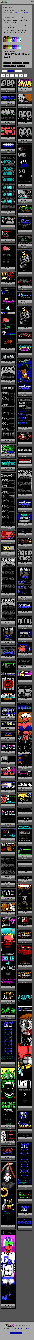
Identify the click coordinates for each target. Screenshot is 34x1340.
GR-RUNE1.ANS (24, 301)
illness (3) (21, 65)
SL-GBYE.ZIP (8, 884)
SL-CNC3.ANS (8, 1016)
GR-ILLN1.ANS (24, 287)
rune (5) (26, 62)
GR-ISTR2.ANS (24, 523)
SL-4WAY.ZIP (24, 871)
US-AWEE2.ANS (24, 89)
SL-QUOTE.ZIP (24, 879)
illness (26, 12)
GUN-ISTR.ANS (8, 226)
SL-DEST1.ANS (24, 788)
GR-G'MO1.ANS (24, 339)
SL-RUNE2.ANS (8, 738)
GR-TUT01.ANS (24, 427)
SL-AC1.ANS (25, 856)
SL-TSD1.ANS (8, 717)
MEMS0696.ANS (8, 440)
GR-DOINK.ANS (8, 468)
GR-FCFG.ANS (24, 681)
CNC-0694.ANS (24, 1185)
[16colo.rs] (4, 2)
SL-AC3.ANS (8, 853)
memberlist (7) (17, 62)
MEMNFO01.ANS (8, 622)
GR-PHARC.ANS (8, 455)
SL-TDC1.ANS (8, 838)
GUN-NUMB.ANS (24, 200)
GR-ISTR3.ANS (24, 653)
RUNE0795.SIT (8, 824)
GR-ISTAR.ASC (24, 533)
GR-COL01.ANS (8, 348)
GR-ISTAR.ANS (24, 327)
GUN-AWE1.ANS (24, 185)
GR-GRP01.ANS (8, 703)
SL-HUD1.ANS (24, 777)
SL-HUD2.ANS (8, 777)
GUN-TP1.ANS (8, 240)
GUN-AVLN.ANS (8, 122)
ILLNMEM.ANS (24, 911)
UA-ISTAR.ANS (24, 393)
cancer (17, 12)
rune (12, 12)
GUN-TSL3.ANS (8, 103)
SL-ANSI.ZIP (24, 864)
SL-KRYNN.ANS (8, 1142)
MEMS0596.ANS (8, 526)
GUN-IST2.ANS (24, 231)
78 (4, 46)
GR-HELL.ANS (24, 544)
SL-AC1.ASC (25, 812)
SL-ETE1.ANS (24, 1200)
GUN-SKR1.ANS (24, 105)
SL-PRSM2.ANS (24, 1130)
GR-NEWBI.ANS (24, 465)
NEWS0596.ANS (24, 494)
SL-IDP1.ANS (8, 1001)
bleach (5, 14)
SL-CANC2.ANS (24, 1213)
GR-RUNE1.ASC (24, 626)
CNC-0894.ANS (8, 1063)
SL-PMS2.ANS (8, 898)
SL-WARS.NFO (8, 876)
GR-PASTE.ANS (24, 454)
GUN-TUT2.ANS (8, 211)
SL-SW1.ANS (25, 766)
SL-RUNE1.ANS (8, 751)
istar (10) (7, 62)
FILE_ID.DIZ (8, 89)
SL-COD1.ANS (8, 986)
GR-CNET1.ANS (8, 361)
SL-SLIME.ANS (8, 1126)
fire (21, 12)
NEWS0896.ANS (24, 245)
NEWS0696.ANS (8, 380)
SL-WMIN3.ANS (24, 1107)
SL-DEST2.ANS (8, 790)
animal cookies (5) (9, 65)
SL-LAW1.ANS (8, 1157)
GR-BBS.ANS (8, 553)
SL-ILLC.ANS (24, 925)
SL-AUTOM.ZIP (24, 820)
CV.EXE (25, 1137)
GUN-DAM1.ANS (8, 137)
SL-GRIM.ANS (8, 1225)
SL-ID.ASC (8, 762)
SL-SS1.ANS (8, 728)
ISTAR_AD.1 (25, 273)
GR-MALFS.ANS (8, 282)
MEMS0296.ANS (24, 597)
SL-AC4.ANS (25, 802)
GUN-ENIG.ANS (24, 214)
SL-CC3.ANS (25, 965)
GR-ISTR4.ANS (24, 639)
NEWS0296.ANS (8, 593)
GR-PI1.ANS (25, 443)
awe (9, 14)
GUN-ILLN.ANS (8, 150)
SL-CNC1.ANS (24, 940)
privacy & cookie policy (21, 1328)
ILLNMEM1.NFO (24, 843)
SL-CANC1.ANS (24, 1227)
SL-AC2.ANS (8, 805)
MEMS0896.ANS (8, 267)
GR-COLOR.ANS (24, 354)
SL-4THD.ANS (8, 1305)
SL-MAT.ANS (8, 912)
